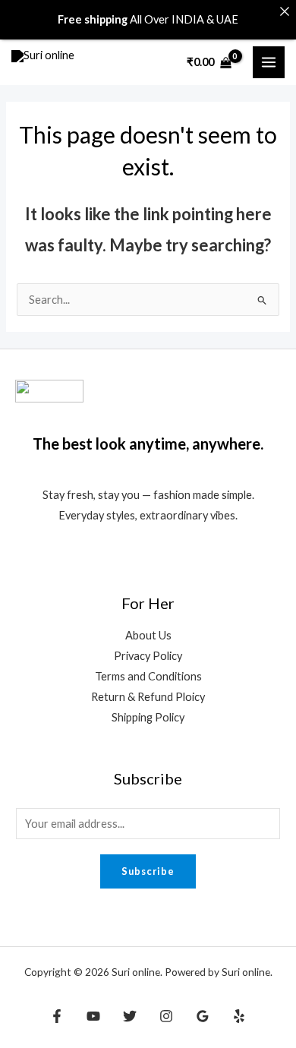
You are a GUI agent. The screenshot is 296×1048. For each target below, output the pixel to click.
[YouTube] (93, 1016)
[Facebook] (57, 1016)
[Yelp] (239, 1016)
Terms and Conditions (148, 676)
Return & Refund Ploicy (148, 696)
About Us (148, 635)
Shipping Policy (148, 717)
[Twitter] (130, 1016)
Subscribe (148, 871)
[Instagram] (166, 1016)
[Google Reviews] (202, 1016)
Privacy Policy (148, 655)
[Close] (284, 12)
